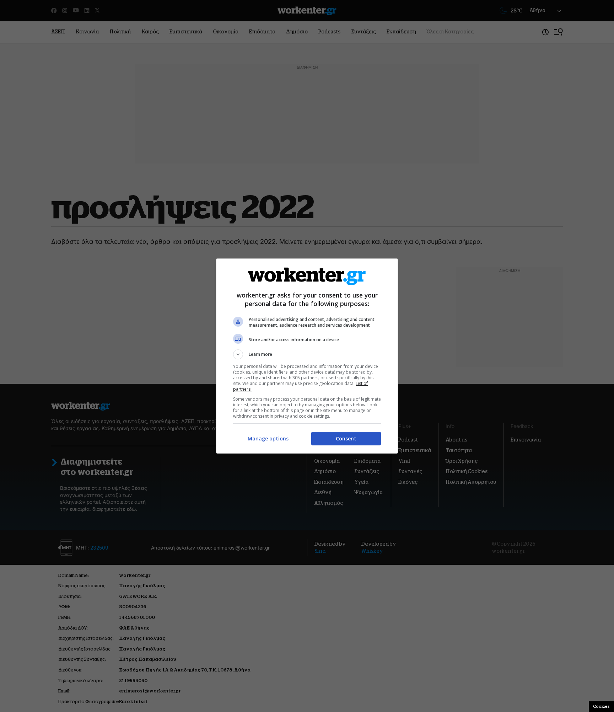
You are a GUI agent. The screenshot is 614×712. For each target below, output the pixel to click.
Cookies (601, 706)
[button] (307, 354)
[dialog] (307, 356)
